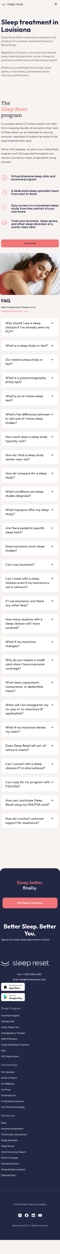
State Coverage (9, 1157)
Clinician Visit (7, 1021)
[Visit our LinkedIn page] (33, 1215)
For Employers (8, 1095)
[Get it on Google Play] (13, 997)
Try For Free (30, 243)
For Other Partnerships (13, 1107)
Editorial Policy (8, 1175)
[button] (56, 4)
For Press (6, 1089)
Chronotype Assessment (14, 1134)
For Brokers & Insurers (12, 1101)
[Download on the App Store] (13, 987)
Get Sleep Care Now (30, 903)
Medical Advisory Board (13, 1169)
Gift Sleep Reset (10, 1056)
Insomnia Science (10, 1163)
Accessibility (40, 1204)
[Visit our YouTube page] (40, 1215)
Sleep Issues (7, 1146)
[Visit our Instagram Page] (20, 1215)
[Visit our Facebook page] (27, 1215)
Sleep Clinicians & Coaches (15, 1044)
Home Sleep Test (10, 1027)
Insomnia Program (10, 1015)
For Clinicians (8, 1072)
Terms (16, 1204)
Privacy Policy (27, 1204)
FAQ (3, 1050)
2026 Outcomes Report (13, 1152)
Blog (3, 1122)
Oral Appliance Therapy (13, 1033)
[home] (12, 4)
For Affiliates (7, 1083)
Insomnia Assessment (12, 1128)
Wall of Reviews (9, 1039)
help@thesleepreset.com (14, 310)
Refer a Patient (9, 1078)
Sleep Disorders (9, 1140)
